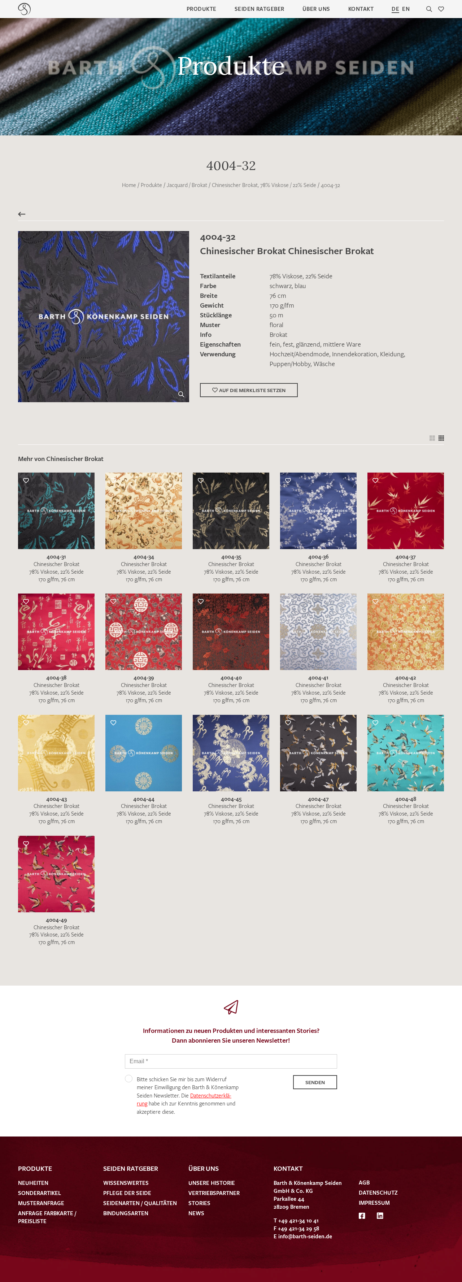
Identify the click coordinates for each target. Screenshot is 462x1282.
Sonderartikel (39, 1192)
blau (300, 285)
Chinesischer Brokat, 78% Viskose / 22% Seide (264, 184)
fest (288, 344)
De (395, 8)
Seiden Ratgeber (259, 8)
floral (276, 324)
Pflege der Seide (127, 1192)
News (196, 1213)
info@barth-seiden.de (305, 1236)
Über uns (316, 8)
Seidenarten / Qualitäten (140, 1203)
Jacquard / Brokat (187, 184)
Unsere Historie (211, 1182)
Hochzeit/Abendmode (299, 353)
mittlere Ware (342, 344)
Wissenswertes (126, 1182)
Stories (199, 1203)
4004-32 (330, 184)
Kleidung (392, 353)
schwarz (281, 285)
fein (275, 344)
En (406, 8)
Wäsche (324, 363)
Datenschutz (378, 1192)
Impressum (374, 1202)
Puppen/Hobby (290, 363)
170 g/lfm (282, 305)
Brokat (278, 334)
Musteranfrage (41, 1203)
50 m (276, 314)
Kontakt (361, 8)
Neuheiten (33, 1182)
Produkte (202, 8)
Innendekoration (354, 353)
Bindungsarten (125, 1213)
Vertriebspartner (214, 1192)
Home (129, 184)
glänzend (308, 344)
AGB (364, 1182)
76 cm (278, 295)
